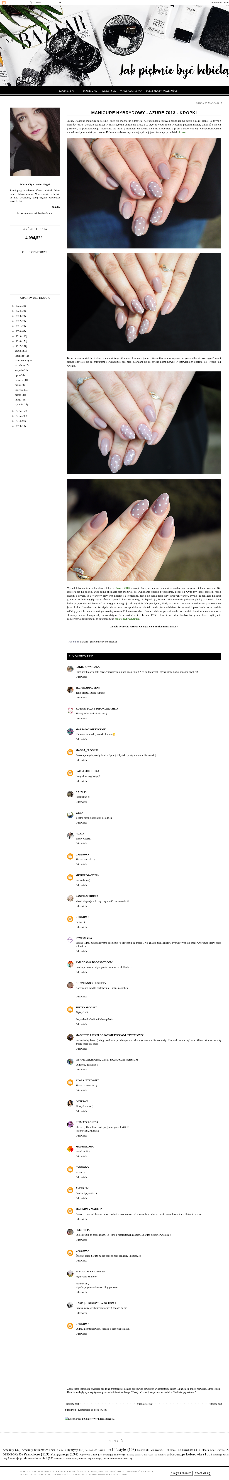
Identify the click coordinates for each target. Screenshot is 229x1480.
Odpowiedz (81, 676)
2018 (18, 341)
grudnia (19, 350)
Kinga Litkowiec (87, 1080)
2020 (18, 331)
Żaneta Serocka (87, 896)
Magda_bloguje (87, 750)
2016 (18, 411)
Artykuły (8, 1449)
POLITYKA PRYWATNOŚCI (161, 90)
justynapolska (87, 1007)
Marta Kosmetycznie (91, 729)
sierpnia (19, 370)
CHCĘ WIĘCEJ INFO (181, 1473)
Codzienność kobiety (91, 983)
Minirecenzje (157, 1450)
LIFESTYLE (109, 90)
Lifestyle (119, 1449)
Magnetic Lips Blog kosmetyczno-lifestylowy (109, 1035)
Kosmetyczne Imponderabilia (97, 708)
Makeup (141, 1450)
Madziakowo (85, 1146)
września (19, 365)
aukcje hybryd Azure (127, 618)
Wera (79, 813)
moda (173, 1450)
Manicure (89, 90)
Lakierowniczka (88, 667)
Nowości (187, 1449)
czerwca (19, 380)
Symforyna (84, 938)
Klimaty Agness (87, 1122)
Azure (182, 132)
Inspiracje (90, 1450)
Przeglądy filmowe (112, 1454)
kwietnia (19, 390)
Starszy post (216, 1404)
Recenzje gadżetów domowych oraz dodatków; (147, 1455)
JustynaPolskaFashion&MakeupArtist (94, 1019)
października (21, 360)
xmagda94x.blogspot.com (94, 962)
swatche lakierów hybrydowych (70, 1458)
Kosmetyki (66, 90)
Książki (101, 1450)
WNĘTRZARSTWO (131, 90)
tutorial (95, 1458)
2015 (18, 416)
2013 (18, 426)
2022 (18, 321)
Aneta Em (82, 1188)
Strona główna (144, 1404)
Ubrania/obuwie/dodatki (115, 1458)
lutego (18, 399)
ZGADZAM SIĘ (202, 1473)
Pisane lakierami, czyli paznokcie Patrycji (107, 1059)
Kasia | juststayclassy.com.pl (97, 1303)
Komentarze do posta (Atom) (93, 1409)
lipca (17, 375)
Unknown (82, 854)
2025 (18, 306)
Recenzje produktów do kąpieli (27, 1458)
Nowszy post (72, 1404)
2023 (18, 316)
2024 (18, 311)
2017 (18, 346)
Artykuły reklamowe (35, 1449)
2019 (18, 336)
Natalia (81, 792)
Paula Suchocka (87, 771)
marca (18, 394)
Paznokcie (32, 1454)
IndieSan (82, 1101)
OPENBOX (10, 1454)
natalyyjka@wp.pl (43, 213)
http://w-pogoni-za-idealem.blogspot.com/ (97, 1287)
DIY (58, 1450)
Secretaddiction (88, 687)
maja (17, 385)
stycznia (19, 404)
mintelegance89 (87, 875)
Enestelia (83, 1230)
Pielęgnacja (59, 1454)
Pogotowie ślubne (88, 1454)
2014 (18, 421)
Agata (80, 833)
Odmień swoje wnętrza (213, 1450)
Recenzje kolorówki (186, 1454)
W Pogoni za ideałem (90, 1271)
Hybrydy (72, 1449)
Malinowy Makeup (89, 1209)
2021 (18, 326)
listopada (20, 355)
